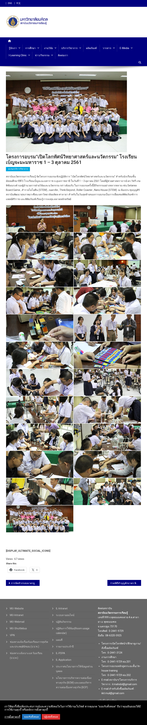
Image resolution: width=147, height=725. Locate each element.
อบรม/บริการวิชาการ (18, 169)
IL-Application (63, 659)
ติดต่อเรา (63, 55)
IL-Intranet (62, 608)
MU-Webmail (17, 621)
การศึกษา (30, 48)
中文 (18, 3)
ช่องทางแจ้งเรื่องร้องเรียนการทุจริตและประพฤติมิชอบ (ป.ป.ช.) (29, 644)
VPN (12, 635)
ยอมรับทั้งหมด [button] (31, 716)
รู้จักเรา (13, 48)
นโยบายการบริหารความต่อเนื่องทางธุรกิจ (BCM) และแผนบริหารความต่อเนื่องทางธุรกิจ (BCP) (73, 683)
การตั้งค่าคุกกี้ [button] (12, 717)
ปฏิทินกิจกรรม (63, 621)
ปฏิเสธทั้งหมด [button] (51, 716)
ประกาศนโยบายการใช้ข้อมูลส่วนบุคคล (74, 669)
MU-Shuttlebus (18, 628)
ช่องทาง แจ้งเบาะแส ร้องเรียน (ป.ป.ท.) (26, 655)
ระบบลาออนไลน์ (65, 615)
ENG (10, 3)
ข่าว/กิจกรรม (42, 55)
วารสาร (107, 48)
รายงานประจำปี (65, 646)
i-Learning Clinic (18, 55)
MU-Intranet (16, 615)
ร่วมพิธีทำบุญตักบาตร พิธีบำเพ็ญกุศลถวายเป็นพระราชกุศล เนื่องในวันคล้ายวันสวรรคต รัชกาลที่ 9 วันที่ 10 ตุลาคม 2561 (125, 583)
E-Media (124, 48)
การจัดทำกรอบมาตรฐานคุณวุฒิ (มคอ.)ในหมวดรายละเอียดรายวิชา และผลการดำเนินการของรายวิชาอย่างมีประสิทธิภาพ (25, 583)
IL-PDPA (60, 653)
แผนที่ (59, 639)
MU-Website (17, 608)
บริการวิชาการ (69, 48)
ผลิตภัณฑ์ (91, 48)
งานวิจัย (48, 48)
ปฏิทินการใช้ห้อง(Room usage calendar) (72, 631)
